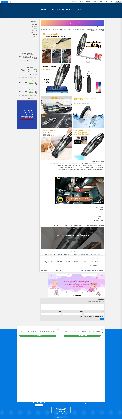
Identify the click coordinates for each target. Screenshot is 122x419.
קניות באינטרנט (55, 7)
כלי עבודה (35, 34)
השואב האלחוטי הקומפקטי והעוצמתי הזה (65, 29)
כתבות (81, 1)
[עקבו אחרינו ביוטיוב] (35, 403)
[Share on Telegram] (70, 251)
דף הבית (111, 1)
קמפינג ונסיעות (34, 46)
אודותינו (100, 1)
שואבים (46, 254)
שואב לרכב (49, 254)
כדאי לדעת (88, 1)
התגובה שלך (101, 303)
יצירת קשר (95, 1)
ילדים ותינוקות (34, 32)
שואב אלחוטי (53, 254)
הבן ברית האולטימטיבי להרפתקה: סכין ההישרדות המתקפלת (52, 270)
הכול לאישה (34, 26)
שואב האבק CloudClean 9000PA (97, 225)
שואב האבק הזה (78, 163)
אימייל (81, 311)
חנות (106, 1)
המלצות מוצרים (66, 7)
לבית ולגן (35, 36)
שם (103, 311)
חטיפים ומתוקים (34, 30)
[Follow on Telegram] (33, 403)
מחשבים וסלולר (34, 40)
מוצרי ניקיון (71, 254)
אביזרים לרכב (76, 254)
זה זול (56, 13)
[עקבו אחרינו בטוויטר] (37, 403)
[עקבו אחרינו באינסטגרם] (42, 403)
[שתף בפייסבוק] (74, 251)
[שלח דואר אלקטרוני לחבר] (71, 251)
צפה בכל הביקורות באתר (61, 411)
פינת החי (35, 44)
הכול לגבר (35, 28)
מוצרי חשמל (34, 38)
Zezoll (57, 413)
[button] (75, 2)
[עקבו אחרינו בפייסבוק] (44, 403)
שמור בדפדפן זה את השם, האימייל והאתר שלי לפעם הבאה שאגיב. (91, 316)
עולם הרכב (35, 42)
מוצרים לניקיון (68, 254)
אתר (60, 311)
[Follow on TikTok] (40, 403)
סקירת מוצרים (61, 7)
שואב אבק (56, 254)
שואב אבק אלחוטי (99, 207)
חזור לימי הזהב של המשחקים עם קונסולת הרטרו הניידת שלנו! (92, 270)
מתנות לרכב (60, 254)
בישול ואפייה (34, 24)
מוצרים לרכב (64, 254)
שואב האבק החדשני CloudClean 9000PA (95, 29)
